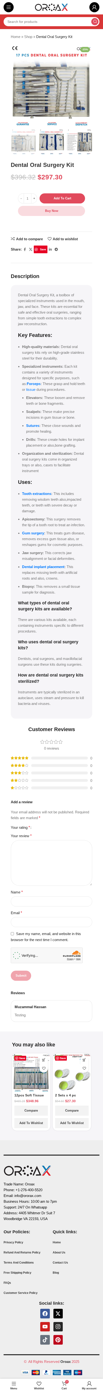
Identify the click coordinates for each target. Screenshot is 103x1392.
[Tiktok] (45, 1340)
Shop (28, 37)
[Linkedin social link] (50, 249)
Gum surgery (33, 533)
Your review (21, 836)
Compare (31, 1110)
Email (16, 913)
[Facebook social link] (25, 249)
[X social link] (31, 249)
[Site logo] (51, 7)
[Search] (94, 21)
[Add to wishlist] (44, 1068)
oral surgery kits (66, 675)
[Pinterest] (58, 1340)
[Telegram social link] (56, 249)
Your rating (20, 827)
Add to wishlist (31, 1123)
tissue (30, 389)
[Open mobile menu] (8, 7)
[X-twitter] (58, 1313)
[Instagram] (58, 1327)
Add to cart (62, 198)
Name (17, 892)
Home (15, 37)
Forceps (33, 384)
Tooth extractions (36, 494)
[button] (44, 1060)
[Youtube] (45, 1327)
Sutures (32, 426)
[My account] (94, 7)
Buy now (51, 211)
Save (43, 249)
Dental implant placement (43, 567)
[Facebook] (45, 1313)
